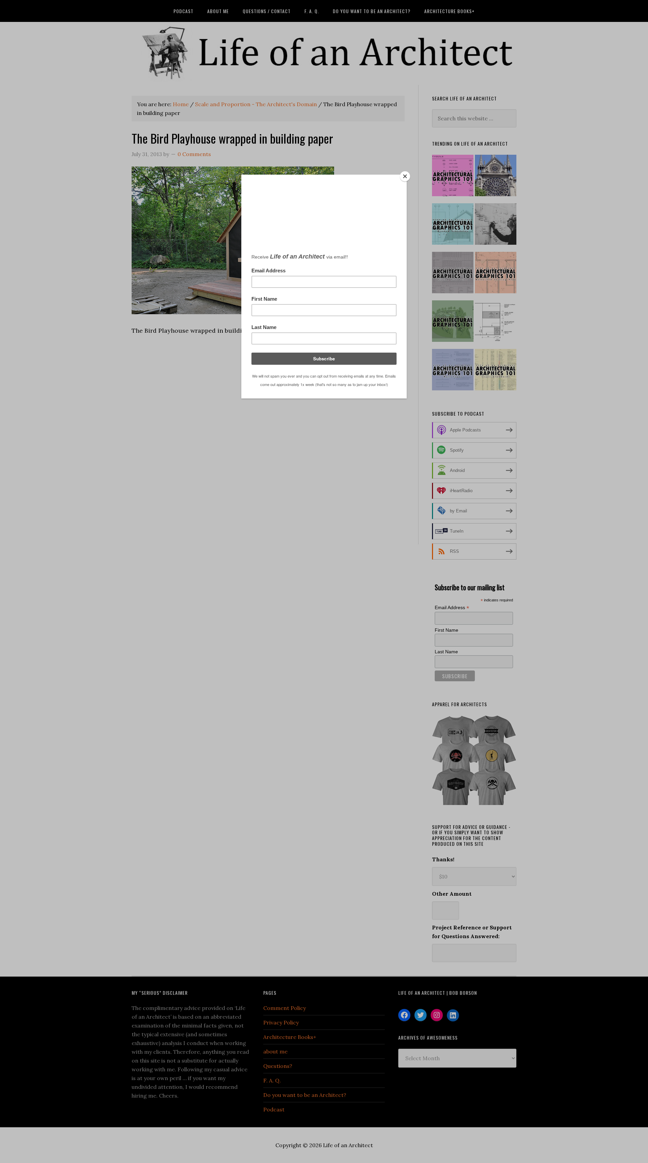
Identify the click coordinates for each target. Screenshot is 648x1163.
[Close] (405, 176)
